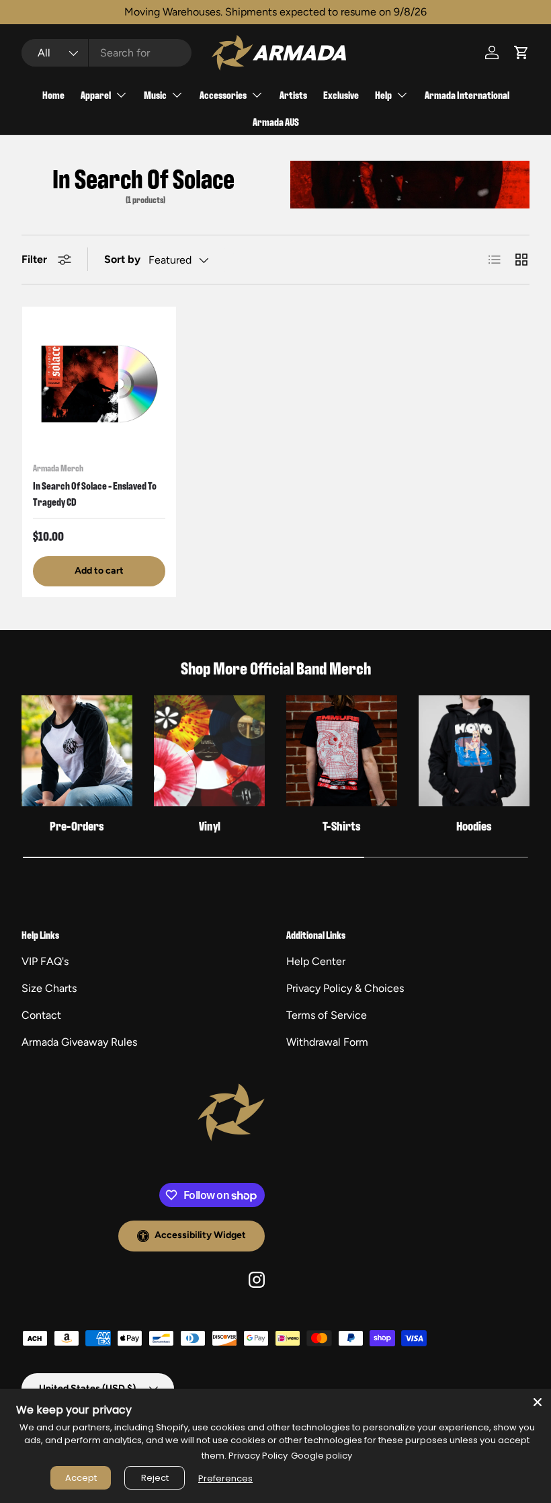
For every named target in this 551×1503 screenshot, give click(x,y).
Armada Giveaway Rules (79, 1042)
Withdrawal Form (327, 1042)
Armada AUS (276, 121)
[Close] (537, 1402)
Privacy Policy (258, 1455)
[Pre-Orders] (77, 750)
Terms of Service (326, 1015)
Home (53, 94)
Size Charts (49, 988)
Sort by (122, 259)
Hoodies (474, 825)
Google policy (321, 1455)
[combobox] (107, 53)
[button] (521, 52)
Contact (41, 1015)
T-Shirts (342, 825)
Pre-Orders (77, 825)
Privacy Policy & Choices (345, 988)
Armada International (467, 94)
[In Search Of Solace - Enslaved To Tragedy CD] (99, 383)
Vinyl (209, 825)
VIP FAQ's (45, 961)
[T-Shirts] (341, 750)
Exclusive (341, 94)
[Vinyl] (209, 750)
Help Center (315, 961)
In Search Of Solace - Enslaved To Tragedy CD (95, 493)
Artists (293, 94)
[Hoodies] (474, 750)
